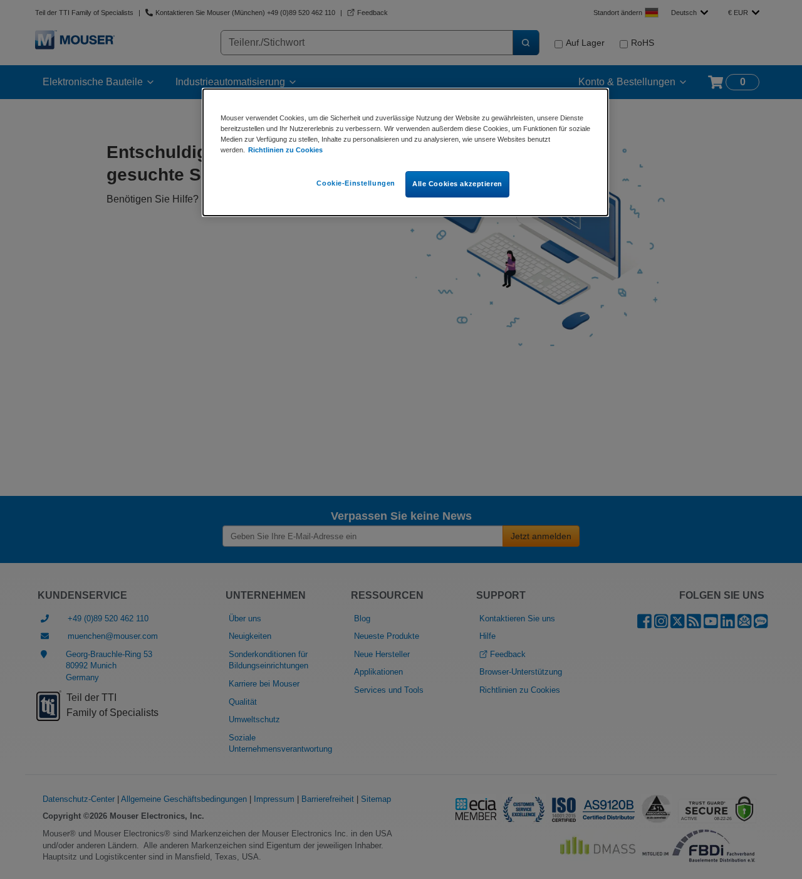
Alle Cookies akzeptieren (457, 183)
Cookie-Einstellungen (355, 183)
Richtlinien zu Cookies (285, 150)
